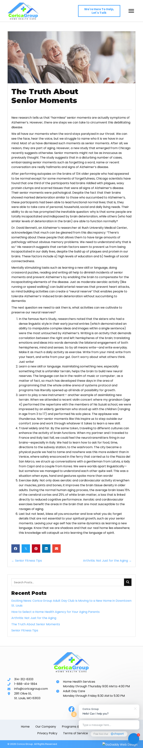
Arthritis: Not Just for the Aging (33, 618)
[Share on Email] (56, 548)
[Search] (127, 582)
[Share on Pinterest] (36, 548)
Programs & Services (77, 726)
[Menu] (131, 11)
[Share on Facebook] (15, 548)
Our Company (45, 726)
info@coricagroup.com (31, 689)
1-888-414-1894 (25, 684)
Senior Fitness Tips (24, 630)
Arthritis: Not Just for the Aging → (107, 560)
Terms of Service (75, 733)
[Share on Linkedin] (46, 548)
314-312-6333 (23, 679)
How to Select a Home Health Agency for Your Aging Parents (55, 612)
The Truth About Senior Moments (35, 624)
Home (25, 726)
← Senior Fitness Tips (26, 560)
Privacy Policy (47, 733)
